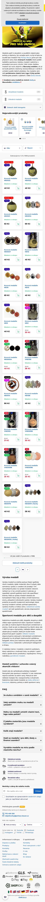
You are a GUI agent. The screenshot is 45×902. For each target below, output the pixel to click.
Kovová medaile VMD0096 (31, 466)
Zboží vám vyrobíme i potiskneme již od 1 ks (23, 761)
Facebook (30, 830)
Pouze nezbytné (22, 19)
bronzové (5, 682)
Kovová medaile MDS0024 (10, 358)
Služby (4, 851)
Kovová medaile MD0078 (10, 503)
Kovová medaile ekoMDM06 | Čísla (10, 128)
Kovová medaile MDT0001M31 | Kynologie (27, 128)
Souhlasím (22, 23)
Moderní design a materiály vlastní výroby (22, 773)
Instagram (9, 832)
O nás (25, 851)
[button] (22, 107)
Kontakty (5, 848)
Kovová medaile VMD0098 (10, 466)
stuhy (31, 80)
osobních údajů (34, 797)
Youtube (20, 830)
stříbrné (35, 680)
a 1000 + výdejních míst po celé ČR (20, 767)
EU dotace (27, 857)
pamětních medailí (17, 656)
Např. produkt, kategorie (17, 31)
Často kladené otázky (10, 862)
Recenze (26, 848)
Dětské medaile (28, 634)
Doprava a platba (8, 843)
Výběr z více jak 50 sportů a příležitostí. (21, 779)
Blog (25, 854)
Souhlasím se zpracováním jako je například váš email (23, 798)
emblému (16, 82)
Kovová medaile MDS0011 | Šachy (31, 503)
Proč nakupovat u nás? (32, 845)
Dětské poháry (8, 643)
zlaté (30, 680)
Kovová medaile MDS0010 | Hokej (11, 538)
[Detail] (18, 188)
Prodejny (5, 845)
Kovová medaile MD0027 (10, 251)
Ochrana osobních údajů (11, 865)
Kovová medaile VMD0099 (31, 430)
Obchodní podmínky (10, 859)
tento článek (35, 75)
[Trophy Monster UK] (14, 891)
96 (23, 569)
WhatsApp (29, 832)
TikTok (18, 832)
